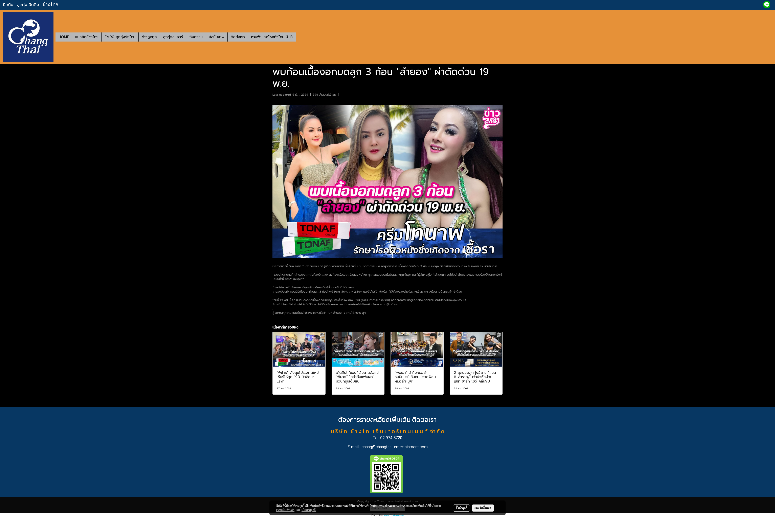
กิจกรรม (196, 37)
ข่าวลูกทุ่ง (149, 37)
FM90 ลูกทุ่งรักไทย (120, 37)
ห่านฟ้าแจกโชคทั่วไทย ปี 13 (272, 37)
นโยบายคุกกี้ (309, 510)
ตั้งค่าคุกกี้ (461, 508)
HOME (64, 37)
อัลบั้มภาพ (216, 37)
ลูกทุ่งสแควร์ (173, 37)
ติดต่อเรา (238, 37)
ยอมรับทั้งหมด (482, 508)
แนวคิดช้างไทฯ (86, 37)
